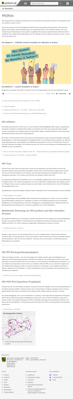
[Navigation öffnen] (25, 3)
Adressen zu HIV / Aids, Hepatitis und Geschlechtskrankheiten (22, 275)
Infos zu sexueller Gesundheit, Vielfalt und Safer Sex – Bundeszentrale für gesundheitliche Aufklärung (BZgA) (36, 151)
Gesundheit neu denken (34, 377)
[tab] (24, 355)
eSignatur (6, 384)
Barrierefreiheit (8, 389)
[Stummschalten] (56, 93)
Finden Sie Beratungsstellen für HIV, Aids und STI (18, 343)
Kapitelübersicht (11, 88)
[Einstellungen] (69, 93)
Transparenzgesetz (9, 392)
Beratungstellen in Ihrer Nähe (12, 195)
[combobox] (44, 3)
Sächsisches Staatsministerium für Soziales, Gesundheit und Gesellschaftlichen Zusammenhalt (36, 390)
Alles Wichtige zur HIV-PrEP (12, 309)
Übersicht (6, 375)
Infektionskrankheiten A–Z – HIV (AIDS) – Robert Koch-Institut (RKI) (24, 110)
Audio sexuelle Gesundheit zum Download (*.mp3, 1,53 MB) (22, 100)
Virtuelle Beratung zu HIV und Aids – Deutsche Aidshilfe (20, 155)
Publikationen (31, 375)
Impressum (7, 377)
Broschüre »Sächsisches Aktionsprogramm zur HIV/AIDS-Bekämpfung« (25, 113)
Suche (5, 382)
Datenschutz (7, 387)
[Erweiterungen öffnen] (67, 3)
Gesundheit (9, 8)
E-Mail (54, 380)
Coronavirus (31, 380)
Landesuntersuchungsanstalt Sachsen (35, 385)
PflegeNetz (30, 382)
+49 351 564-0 (34, 358)
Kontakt (6, 380)
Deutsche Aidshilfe (9, 106)
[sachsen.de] (10, 3)
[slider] (25, 94)
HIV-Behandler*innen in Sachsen (13, 228)
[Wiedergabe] (3, 93)
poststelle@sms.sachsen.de (38, 359)
